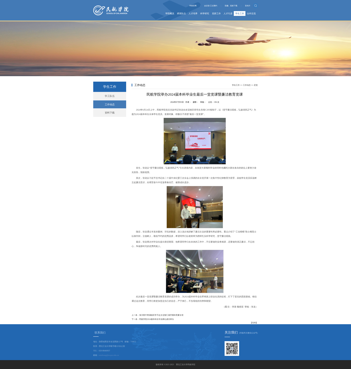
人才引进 (228, 13)
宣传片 (247, 6)
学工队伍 (110, 96)
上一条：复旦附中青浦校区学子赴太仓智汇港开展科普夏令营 (157, 315)
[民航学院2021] (110, 7)
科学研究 (204, 13)
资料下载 (110, 112)
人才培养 (193, 13)
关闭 (254, 323)
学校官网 (192, 6)
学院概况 (169, 13)
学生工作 (239, 13)
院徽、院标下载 (231, 6)
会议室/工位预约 (210, 6)
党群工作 (216, 13)
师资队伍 (181, 13)
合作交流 (251, 13)
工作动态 (110, 104)
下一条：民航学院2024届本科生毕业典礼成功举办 (153, 319)
